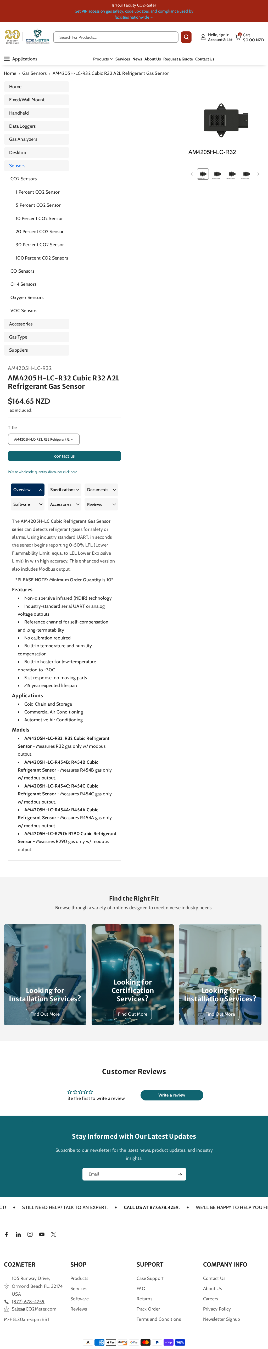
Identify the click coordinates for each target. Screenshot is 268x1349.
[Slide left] (191, 173)
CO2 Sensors (23, 178)
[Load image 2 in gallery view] (217, 174)
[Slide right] (258, 173)
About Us (212, 1288)
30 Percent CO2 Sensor (40, 244)
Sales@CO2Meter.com (34, 1309)
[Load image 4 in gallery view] (246, 174)
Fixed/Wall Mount (27, 99)
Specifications (62, 489)
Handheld (19, 113)
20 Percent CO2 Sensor (40, 231)
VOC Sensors (23, 310)
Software (21, 504)
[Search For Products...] (186, 37)
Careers (210, 1298)
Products (101, 59)
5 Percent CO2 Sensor (38, 205)
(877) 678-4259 (28, 1301)
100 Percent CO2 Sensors (42, 258)
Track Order (148, 1309)
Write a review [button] (171, 1095)
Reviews (94, 504)
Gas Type (18, 337)
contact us (64, 456)
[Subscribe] (179, 1174)
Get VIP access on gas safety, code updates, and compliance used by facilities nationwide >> (134, 14)
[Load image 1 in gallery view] (203, 174)
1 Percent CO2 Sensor (38, 192)
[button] (249, 37)
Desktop (17, 152)
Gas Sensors (34, 73)
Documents (98, 489)
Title (12, 427)
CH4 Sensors (23, 284)
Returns (144, 1298)
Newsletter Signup (221, 1319)
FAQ (141, 1288)
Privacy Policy (217, 1309)
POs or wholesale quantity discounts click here (42, 472)
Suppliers (18, 350)
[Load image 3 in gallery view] (232, 174)
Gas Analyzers (23, 139)
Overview (22, 489)
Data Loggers (22, 126)
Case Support (150, 1278)
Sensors (17, 165)
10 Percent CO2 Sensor (39, 218)
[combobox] (116, 37)
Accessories (20, 324)
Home (10, 73)
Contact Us (214, 1278)
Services (78, 1288)
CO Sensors (22, 271)
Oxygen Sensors (26, 297)
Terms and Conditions (159, 1319)
